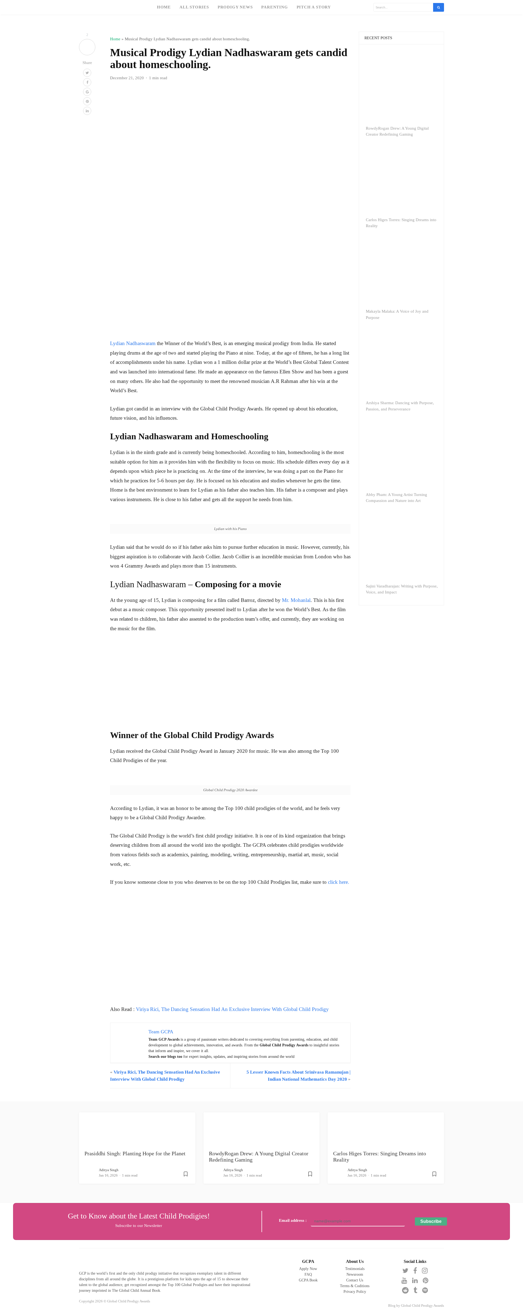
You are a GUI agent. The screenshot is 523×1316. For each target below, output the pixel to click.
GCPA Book (308, 1280)
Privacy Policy (354, 1292)
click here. (338, 882)
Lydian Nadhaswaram (133, 343)
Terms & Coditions (354, 1286)
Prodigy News (235, 7)
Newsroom (354, 1274)
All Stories (194, 7)
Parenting (274, 7)
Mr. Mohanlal (296, 600)
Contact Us (354, 1280)
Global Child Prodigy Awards (422, 1306)
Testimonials (354, 1269)
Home (164, 7)
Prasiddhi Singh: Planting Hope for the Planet (135, 1153)
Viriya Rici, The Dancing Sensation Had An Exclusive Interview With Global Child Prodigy (232, 1009)
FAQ (308, 1274)
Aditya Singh (108, 1170)
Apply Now (308, 1269)
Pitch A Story (314, 7)
